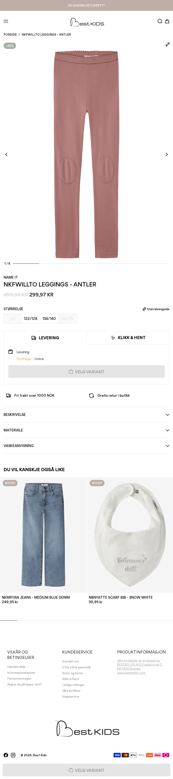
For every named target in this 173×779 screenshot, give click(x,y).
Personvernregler (19, 678)
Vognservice (70, 696)
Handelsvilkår (16, 667)
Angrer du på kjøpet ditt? (24, 684)
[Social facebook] (6, 755)
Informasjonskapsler (21, 672)
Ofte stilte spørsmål (76, 667)
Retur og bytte (72, 673)
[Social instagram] (13, 755)
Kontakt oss (70, 661)
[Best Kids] (86, 21)
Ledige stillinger (73, 685)
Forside (10, 34)
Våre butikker (71, 690)
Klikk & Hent (86, 5)
